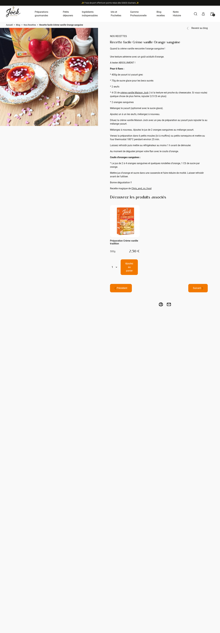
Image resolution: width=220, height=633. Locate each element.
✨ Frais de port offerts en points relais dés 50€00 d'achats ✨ (110, 3)
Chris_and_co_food (141, 188)
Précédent (121, 288)
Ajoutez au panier (129, 267)
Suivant (197, 288)
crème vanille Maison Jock (134, 92)
